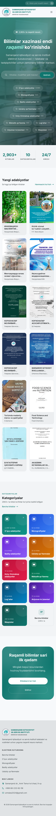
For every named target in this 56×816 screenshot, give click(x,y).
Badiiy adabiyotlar (29, 102)
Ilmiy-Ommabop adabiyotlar (29, 116)
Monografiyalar (29, 95)
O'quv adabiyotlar (29, 88)
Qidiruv (28, 690)
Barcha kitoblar (8, 506)
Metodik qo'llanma (19, 123)
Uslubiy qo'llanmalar (29, 109)
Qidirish (46, 75)
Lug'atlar (44, 123)
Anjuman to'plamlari (17, 130)
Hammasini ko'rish (43, 184)
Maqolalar (45, 130)
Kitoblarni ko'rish (28, 681)
